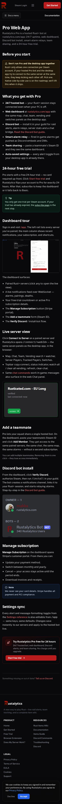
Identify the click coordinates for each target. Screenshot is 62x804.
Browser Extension (13, 738)
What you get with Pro (23, 96)
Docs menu (13, 15)
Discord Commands (42, 738)
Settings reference (17, 617)
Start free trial (37, 178)
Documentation (52, 15)
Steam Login (21, 5)
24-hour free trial (19, 168)
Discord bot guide (35, 490)
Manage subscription (22, 545)
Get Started (52, 5)
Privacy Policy (16, 790)
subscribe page (42, 205)
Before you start (18, 54)
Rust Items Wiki (40, 725)
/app (23, 227)
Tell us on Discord (44, 678)
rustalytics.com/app (39, 111)
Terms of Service (12, 763)
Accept (23, 796)
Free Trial (8, 734)
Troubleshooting (41, 742)
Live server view (18, 331)
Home (6, 725)
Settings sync (15, 606)
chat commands (21, 372)
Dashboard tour (18, 220)
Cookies (7, 772)
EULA (6, 768)
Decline (11, 796)
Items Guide (39, 734)
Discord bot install (19, 468)
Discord (37, 746)
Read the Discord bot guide (29, 132)
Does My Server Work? (14, 742)
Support (7, 776)
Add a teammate (19, 427)
